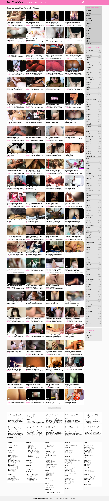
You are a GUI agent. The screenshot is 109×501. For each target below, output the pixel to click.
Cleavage (93, 139)
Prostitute (68, 472)
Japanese (44, 336)
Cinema (10, 480)
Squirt (86, 454)
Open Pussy (93, 323)
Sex (85, 446)
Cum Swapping (31, 458)
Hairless (48, 460)
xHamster (28, 354)
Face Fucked (30, 474)
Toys (43, 25)
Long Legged (93, 279)
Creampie (93, 151)
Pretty (67, 470)
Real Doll (67, 479)
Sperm (86, 451)
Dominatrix (93, 173)
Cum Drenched (31, 451)
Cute (93, 161)
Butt (87, 33)
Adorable (93, 57)
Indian (93, 247)
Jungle (93, 259)
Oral (66, 461)
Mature (93, 287)
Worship (88, 28)
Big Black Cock (12, 460)
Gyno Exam (93, 232)
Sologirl (86, 450)
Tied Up (88, 23)
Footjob (88, 36)
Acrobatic (93, 55)
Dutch (93, 183)
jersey (78, 354)
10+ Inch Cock (11, 445)
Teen (24, 25)
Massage (64, 338)
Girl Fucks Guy (93, 222)
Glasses (93, 227)
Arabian (93, 70)
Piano (66, 469)
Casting (88, 15)
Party (62, 74)
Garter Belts (93, 217)
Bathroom (93, 87)
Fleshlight (93, 208)
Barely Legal (93, 77)
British (93, 121)
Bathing (93, 84)
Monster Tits (93, 311)
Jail (93, 254)
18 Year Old (93, 50)
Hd (47, 463)
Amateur (52, 25)
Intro (93, 252)
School (44, 124)
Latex (47, 486)
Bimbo (9, 464)
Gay (79, 25)
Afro (93, 60)
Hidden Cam (49, 464)
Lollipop (93, 277)
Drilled (88, 38)
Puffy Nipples (69, 473)
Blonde (35, 25)
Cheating (10, 478)
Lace (93, 267)
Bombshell (10, 468)
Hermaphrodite (93, 242)
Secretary (87, 445)
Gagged (93, 213)
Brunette (88, 18)
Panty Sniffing (69, 468)
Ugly (85, 470)
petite (44, 140)
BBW (56, 41)
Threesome (20, 353)
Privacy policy (64, 498)
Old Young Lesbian (70, 460)
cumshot (73, 206)
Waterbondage (88, 477)
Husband (93, 245)
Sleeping (86, 447)
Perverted (89, 20)
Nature (93, 314)
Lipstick (93, 274)
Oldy (93, 321)
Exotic (93, 188)
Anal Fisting (93, 65)
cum (77, 206)
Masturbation (19, 173)
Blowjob (80, 58)
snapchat (21, 56)
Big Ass (93, 102)
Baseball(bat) (93, 79)
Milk (93, 301)
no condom (81, 190)
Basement (93, 82)
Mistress (93, 306)
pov (82, 124)
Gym (93, 230)
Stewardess (87, 455)
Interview (93, 250)
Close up (93, 141)
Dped (28, 463)
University (87, 472)
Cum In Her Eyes (31, 452)
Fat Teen (29, 478)
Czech (93, 163)
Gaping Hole (93, 215)
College (64, 157)
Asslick (9, 450)
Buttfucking (93, 124)
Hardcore (20, 25)
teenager (43, 270)
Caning (10, 477)
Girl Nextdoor (93, 225)
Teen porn (89, 335)
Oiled (93, 319)
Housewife (49, 466)
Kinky (47, 480)
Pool (87, 31)
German (63, 140)
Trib (85, 465)
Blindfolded (11, 465)
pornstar (81, 239)
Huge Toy (48, 468)
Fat (28, 477)
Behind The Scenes (93, 99)
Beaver (9, 455)
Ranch (67, 478)
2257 (57, 498)
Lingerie (88, 26)
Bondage (93, 114)
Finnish (93, 200)
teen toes (76, 107)
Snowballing (87, 449)
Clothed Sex (93, 144)
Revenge (67, 482)
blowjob (82, 173)
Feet (39, 41)
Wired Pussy (87, 478)
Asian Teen (93, 72)
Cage (93, 131)
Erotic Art (93, 185)
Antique (93, 67)
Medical (93, 289)
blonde (77, 173)
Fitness (93, 203)
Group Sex (49, 455)
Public (44, 239)
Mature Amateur (51, 492)
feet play (81, 107)
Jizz (93, 257)
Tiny (85, 463)
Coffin (28, 447)
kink (42, 140)
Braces (93, 119)
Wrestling (87, 479)
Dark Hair (93, 166)
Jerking (48, 473)
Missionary (93, 304)
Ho (47, 465)
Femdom (93, 195)
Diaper (93, 171)
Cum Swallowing (93, 156)
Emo (28, 468)
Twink (73, 25)
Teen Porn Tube (15, 2)
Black (93, 112)
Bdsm (93, 92)
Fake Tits (29, 475)
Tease (85, 460)
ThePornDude (90, 338)
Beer (93, 97)
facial (74, 239)
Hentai (93, 240)
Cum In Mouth (31, 454)
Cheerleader (11, 479)
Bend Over (11, 456)
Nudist (67, 452)
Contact (72, 498)
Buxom (93, 129)
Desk (93, 168)
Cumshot (59, 41)
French (75, 354)
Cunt (93, 158)
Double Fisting (93, 176)
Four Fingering (50, 445)
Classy (28, 446)
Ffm (93, 198)
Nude (66, 451)
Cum (28, 455)
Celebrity (13, 56)
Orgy (51, 371)
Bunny (9, 470)
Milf (93, 299)
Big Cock (93, 104)
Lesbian (71, 354)
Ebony (75, 74)
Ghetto (93, 220)
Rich (66, 483)
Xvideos (67, 173)
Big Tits (33, 305)
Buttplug (93, 126)
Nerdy (67, 450)
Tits (85, 464)
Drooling (93, 181)
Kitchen (93, 262)
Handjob (93, 235)
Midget (93, 296)
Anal (41, 58)
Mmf (93, 309)
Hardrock (93, 237)
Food (28, 480)
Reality (23, 41)
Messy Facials (69, 445)
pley (81, 354)
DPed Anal (93, 178)
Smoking (25, 336)
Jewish (47, 474)
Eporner (67, 190)
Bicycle (9, 459)
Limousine (93, 272)
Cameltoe (93, 134)
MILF (62, 288)
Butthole (10, 472)
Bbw (93, 89)
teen (70, 173)
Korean (23, 74)
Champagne (93, 136)
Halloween (49, 461)
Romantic (25, 173)
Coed (93, 146)
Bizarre (93, 109)
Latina (93, 269)
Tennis (86, 461)
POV (43, 74)
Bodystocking (11, 466)
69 (93, 52)
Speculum (88, 13)
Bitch (93, 107)
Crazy (93, 148)
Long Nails (93, 282)
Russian (64, 255)
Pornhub (9, 25)
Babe (32, 25)
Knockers (93, 264)
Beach (93, 94)
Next (57, 408)
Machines (93, 284)
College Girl (30, 449)
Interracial (79, 157)
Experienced (93, 190)
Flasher (93, 205)
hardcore (73, 173)
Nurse (66, 454)
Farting (93, 193)
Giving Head (49, 452)
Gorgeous (48, 454)
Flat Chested (30, 479)
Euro (70, 25)
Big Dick (33, 173)
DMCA (52, 498)
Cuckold (93, 153)
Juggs (47, 475)
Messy (93, 294)
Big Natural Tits (12, 461)
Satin (66, 488)
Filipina (88, 41)
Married (88, 10)
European (89, 43)
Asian (12, 25)
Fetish (16, 25)
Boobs (93, 116)
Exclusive (43, 41)
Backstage (93, 75)
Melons (93, 291)
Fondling (93, 210)
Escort (28, 469)
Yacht (85, 484)
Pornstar (36, 140)
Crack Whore (30, 450)
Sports (86, 452)
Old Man (67, 459)
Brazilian (10, 469)
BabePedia (89, 333)
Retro (66, 480)
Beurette (10, 458)
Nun (93, 316)
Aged (93, 62)
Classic (29, 445)
